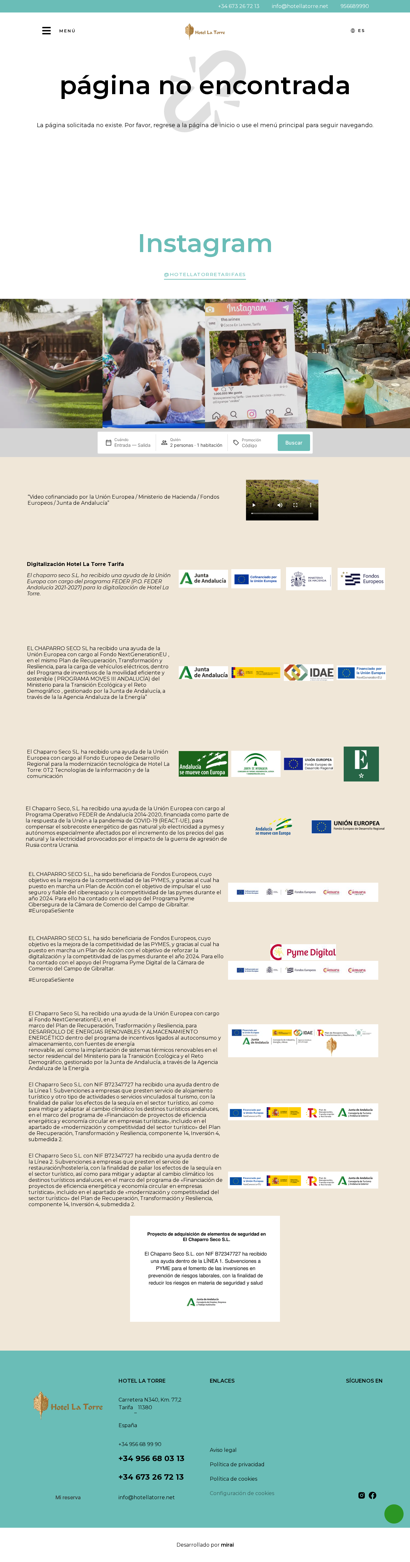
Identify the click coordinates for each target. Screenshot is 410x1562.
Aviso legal (223, 1450)
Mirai (227, 1545)
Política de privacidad (237, 1464)
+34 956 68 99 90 (140, 1444)
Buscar (293, 442)
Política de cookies (233, 1479)
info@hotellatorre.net (147, 1497)
